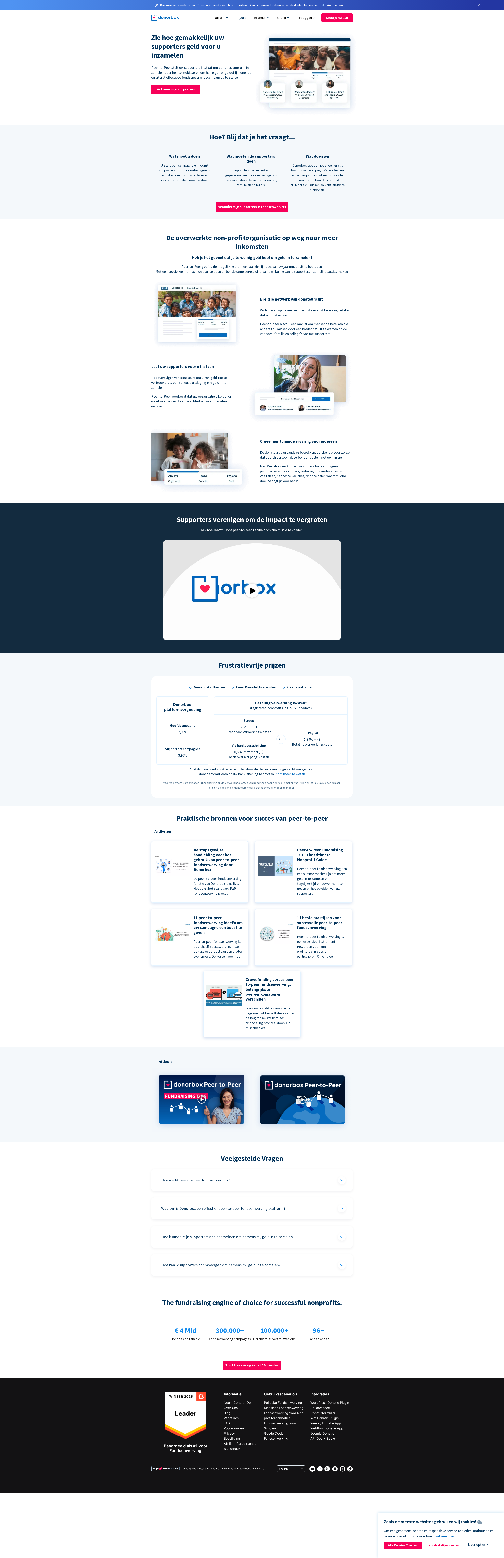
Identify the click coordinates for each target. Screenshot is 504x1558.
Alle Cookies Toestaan (403, 1545)
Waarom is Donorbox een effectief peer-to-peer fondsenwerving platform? (223, 1208)
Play (252, 590)
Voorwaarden (234, 1428)
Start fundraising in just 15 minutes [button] (252, 1365)
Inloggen (305, 18)
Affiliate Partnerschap (240, 1444)
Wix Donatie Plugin (324, 1418)
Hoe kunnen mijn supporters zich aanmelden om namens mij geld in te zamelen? (228, 1236)
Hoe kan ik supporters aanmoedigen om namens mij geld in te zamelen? (221, 1264)
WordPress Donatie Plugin (329, 1403)
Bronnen (260, 18)
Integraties (319, 1394)
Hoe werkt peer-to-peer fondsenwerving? (195, 1180)
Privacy (229, 1433)
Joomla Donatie (322, 1433)
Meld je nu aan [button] (337, 18)
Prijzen (240, 18)
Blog (227, 1413)
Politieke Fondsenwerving (283, 1403)
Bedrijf (281, 18)
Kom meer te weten (290, 774)
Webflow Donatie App (326, 1428)
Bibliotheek (232, 1449)
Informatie (233, 1394)
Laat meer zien (444, 1536)
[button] (202, 1131)
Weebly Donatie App (325, 1423)
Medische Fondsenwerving (283, 1408)
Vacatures (231, 1418)
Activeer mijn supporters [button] (176, 89)
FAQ (227, 1423)
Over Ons (231, 1408)
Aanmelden (335, 5)
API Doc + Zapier (323, 1438)
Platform (218, 18)
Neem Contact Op (237, 1403)
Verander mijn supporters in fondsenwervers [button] (252, 206)
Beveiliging (232, 1438)
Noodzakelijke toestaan (444, 1545)
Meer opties (476, 1544)
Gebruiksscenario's (280, 1394)
